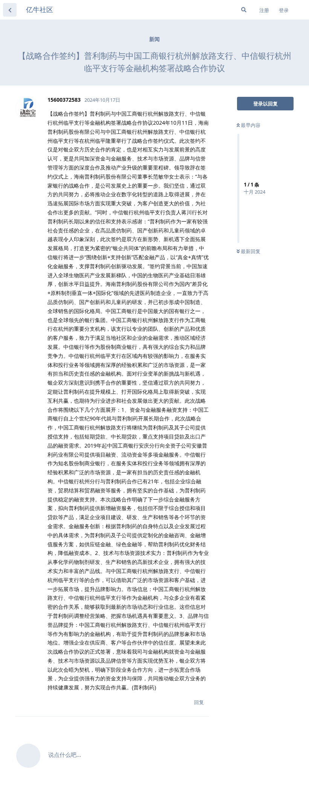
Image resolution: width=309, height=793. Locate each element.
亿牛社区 (39, 9)
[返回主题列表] (10, 10)
